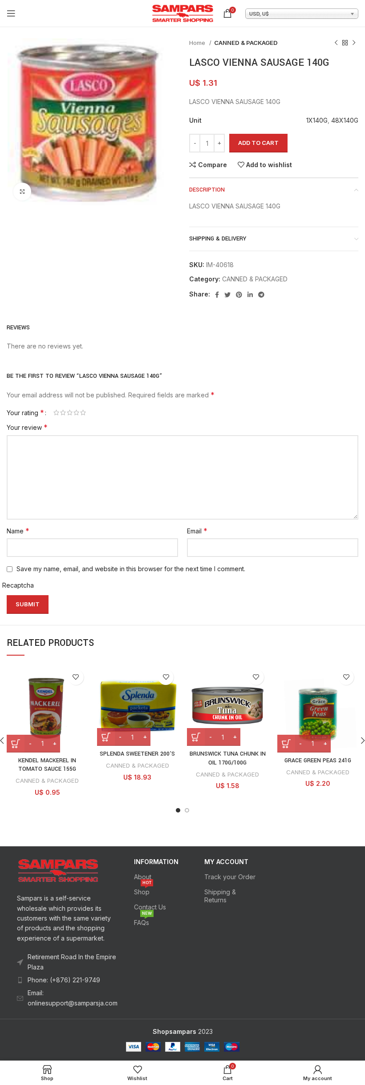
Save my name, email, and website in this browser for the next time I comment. (130, 569)
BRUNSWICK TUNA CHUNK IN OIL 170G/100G (228, 758)
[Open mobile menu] (11, 13)
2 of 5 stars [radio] (63, 412)
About (142, 877)
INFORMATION (156, 861)
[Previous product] (336, 43)
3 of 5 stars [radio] (69, 412)
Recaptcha (18, 585)
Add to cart (258, 142)
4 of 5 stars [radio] (76, 412)
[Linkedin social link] (250, 294)
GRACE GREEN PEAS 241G (317, 761)
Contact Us (150, 907)
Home (198, 42)
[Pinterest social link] (239, 294)
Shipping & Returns (220, 896)
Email (197, 530)
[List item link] (67, 980)
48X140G (344, 120)
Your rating (25, 412)
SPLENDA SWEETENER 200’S (137, 754)
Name (18, 530)
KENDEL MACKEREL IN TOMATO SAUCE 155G (47, 765)
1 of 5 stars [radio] (56, 412)
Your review (27, 427)
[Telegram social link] (261, 294)
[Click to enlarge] (22, 191)
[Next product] (353, 43)
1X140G (317, 120)
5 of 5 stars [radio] (83, 412)
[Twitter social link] (227, 294)
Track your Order (230, 877)
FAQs (143, 920)
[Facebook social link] (217, 294)
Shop (142, 890)
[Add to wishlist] (76, 677)
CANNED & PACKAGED (246, 42)
